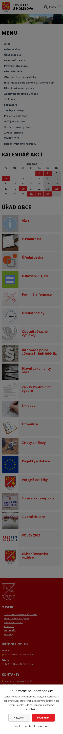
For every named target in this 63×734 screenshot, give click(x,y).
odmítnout (43, 726)
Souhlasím (43, 717)
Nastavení (19, 717)
